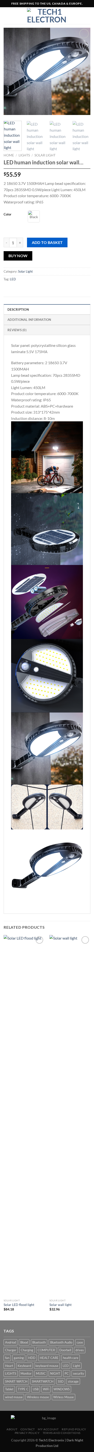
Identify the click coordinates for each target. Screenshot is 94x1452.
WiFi (46, 1389)
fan (7, 1358)
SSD (61, 1381)
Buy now (18, 256)
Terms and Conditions (62, 1433)
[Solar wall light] (69, 1116)
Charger (10, 1350)
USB (36, 1389)
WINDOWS (62, 1389)
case (80, 1342)
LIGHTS (24, 155)
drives (79, 1350)
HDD (31, 1358)
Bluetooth (39, 1342)
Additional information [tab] (29, 320)
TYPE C (23, 1389)
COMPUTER (46, 1350)
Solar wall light (60, 1305)
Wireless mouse (38, 1397)
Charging (27, 1350)
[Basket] (88, 15)
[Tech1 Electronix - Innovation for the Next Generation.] (47, 15)
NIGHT (55, 1373)
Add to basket (47, 242)
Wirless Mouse (63, 1397)
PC (67, 1373)
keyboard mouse (46, 1366)
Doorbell (65, 1350)
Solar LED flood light (19, 1305)
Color (7, 214)
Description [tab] (18, 309)
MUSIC (41, 1373)
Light (76, 1366)
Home (9, 155)
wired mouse (14, 1397)
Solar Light (44, 155)
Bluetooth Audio (61, 1342)
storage (73, 1381)
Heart (9, 1366)
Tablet (9, 1389)
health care (70, 1358)
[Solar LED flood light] (24, 1116)
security (78, 1373)
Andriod (10, 1342)
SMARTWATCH (43, 1381)
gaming (19, 1358)
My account (48, 1429)
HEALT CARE (49, 1358)
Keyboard (24, 1366)
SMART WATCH (16, 1381)
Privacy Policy (27, 1433)
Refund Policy (74, 1429)
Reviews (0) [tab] (17, 330)
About (12, 1429)
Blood (24, 1342)
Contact (27, 1429)
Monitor (26, 1373)
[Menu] (6, 15)
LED (13, 279)
